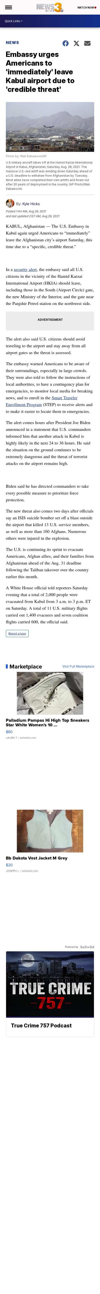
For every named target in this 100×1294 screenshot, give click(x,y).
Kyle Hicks (31, 203)
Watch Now (85, 7)
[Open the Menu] (8, 7)
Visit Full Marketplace (78, 666)
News (12, 42)
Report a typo (17, 633)
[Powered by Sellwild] (87, 947)
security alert (25, 269)
